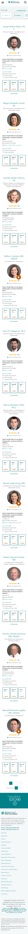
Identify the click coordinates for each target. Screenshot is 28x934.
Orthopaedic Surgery (14, 110)
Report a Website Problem (8, 891)
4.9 (17, 52)
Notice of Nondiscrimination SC (10, 829)
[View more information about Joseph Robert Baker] (14, 43)
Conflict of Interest (6, 875)
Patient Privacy (5, 872)
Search (24, 1)
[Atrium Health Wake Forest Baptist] (14, 813)
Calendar (3, 845)
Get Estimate (4, 851)
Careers (3, 839)
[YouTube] (18, 799)
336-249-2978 (7, 225)
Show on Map (8, 68)
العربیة (8, 908)
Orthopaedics (14, 33)
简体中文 (16, 908)
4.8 (17, 205)
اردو (16, 912)
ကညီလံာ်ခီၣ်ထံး (16, 909)
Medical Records (5, 863)
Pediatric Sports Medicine (14, 186)
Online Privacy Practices (7, 866)
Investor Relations (6, 854)
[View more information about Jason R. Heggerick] (14, 345)
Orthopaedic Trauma (14, 487)
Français (23, 908)
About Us (3, 833)
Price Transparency (6, 860)
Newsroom (4, 836)
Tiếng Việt (20, 912)
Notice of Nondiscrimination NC (10, 827)
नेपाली (5, 911)
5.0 (17, 506)
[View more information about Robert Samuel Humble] (14, 574)
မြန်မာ (12, 908)
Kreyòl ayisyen (9, 909)
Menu (3, 2)
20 (19, 788)
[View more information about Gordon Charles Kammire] (14, 650)
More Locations (17, 145)
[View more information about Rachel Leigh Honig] (14, 497)
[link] (21, 783)
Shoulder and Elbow (18, 185)
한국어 (21, 909)
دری (19, 908)
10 (16, 788)
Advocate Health (5, 848)
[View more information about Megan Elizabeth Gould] (14, 120)
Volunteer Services (6, 884)
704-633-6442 (7, 452)
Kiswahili (24, 911)
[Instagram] (15, 803)
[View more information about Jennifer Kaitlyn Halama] (14, 196)
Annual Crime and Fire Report (9, 869)
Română (14, 911)
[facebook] (11, 799)
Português (9, 911)
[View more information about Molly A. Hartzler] (14, 271)
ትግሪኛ (7, 912)
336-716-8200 (7, 72)
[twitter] (15, 799)
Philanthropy (4, 887)
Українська (12, 912)
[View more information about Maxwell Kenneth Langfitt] (14, 725)
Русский (19, 911)
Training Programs (6, 842)
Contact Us (4, 894)
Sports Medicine (14, 413)
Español (4, 908)
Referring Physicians (6, 881)
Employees (4, 878)
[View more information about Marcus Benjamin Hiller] (14, 423)
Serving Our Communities (8, 857)
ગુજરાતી (3, 909)
